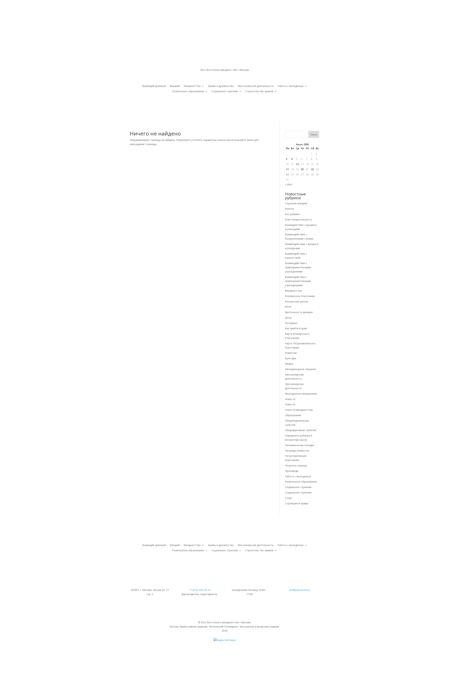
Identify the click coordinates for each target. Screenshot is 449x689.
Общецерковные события (300, 430)
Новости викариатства (299, 409)
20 (302, 169)
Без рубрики (292, 214)
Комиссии (291, 352)
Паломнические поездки (299, 445)
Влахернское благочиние (300, 296)
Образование (293, 415)
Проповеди (291, 471)
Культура (290, 358)
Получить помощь (296, 465)
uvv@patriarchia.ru (299, 590)
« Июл (288, 184)
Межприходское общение (300, 369)
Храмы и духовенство (221, 86)
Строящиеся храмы (296, 503)
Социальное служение (224, 91)
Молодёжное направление (301, 393)
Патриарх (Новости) (297, 450)
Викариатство (192, 86)
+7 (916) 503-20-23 (199, 590)
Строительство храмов (259, 91)
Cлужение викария (296, 203)
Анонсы (289, 208)
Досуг (288, 317)
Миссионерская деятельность (256, 86)
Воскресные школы (296, 301)
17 (287, 169)
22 (312, 169)
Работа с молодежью (291, 86)
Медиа (289, 363)
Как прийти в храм (296, 328)
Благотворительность (298, 219)
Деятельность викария (299, 312)
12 (297, 164)
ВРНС (288, 306)
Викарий (175, 86)
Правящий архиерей (154, 86)
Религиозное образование (188, 91)
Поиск (313, 134)
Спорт (288, 498)
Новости (290, 399)
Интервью (291, 323)
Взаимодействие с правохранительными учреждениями (298, 267)
